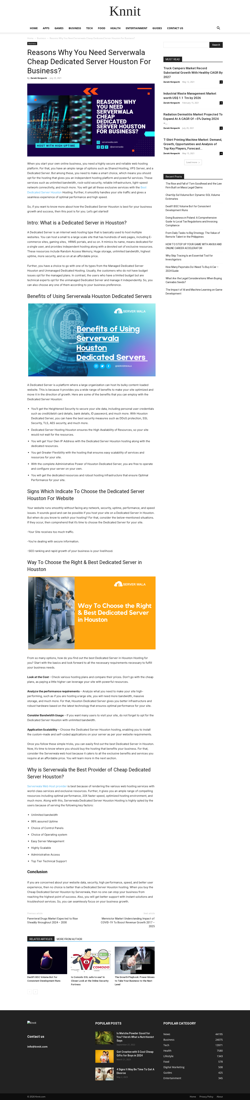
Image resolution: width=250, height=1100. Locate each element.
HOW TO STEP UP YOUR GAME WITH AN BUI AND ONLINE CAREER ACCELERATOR (194, 246)
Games (59, 28)
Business (75, 28)
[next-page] (35, 992)
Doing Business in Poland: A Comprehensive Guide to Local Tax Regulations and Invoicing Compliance (191, 221)
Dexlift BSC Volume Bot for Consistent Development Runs (188, 208)
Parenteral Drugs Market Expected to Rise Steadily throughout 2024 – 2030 (52, 920)
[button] (218, 28)
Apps (46, 28)
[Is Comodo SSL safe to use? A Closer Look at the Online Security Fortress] (91, 960)
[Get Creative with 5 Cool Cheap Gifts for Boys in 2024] (104, 1056)
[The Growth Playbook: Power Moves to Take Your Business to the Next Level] (135, 960)
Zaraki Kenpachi (39, 78)
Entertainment (136, 28)
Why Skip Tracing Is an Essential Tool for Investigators (189, 257)
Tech (89, 28)
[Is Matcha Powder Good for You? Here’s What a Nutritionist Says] (104, 1037)
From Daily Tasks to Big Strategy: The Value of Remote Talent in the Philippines (193, 234)
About (220, 1096)
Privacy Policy (206, 1096)
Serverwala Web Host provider (47, 786)
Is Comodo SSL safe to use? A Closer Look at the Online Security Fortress (89, 981)
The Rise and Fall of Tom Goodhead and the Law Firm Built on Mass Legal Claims (194, 185)
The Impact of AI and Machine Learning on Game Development (194, 291)
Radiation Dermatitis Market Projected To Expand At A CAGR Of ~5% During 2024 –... (193, 119)
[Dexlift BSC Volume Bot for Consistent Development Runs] (47, 960)
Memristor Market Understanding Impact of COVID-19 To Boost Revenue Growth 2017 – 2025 (128, 922)
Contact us (175, 28)
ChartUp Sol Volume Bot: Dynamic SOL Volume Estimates (193, 197)
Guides (157, 28)
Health (115, 28)
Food (101, 28)
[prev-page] (29, 992)
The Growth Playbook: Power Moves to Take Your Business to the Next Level (134, 981)
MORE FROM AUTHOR (69, 939)
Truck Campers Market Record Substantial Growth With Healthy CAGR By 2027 (193, 72)
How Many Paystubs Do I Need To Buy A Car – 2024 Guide (192, 269)
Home (34, 28)
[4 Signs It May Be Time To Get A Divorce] (104, 1074)
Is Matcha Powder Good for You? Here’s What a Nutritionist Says (135, 1037)
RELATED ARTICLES (40, 939)
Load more (191, 162)
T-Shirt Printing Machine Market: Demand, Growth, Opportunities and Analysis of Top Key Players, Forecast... (192, 144)
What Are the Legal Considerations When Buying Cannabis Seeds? (194, 280)
